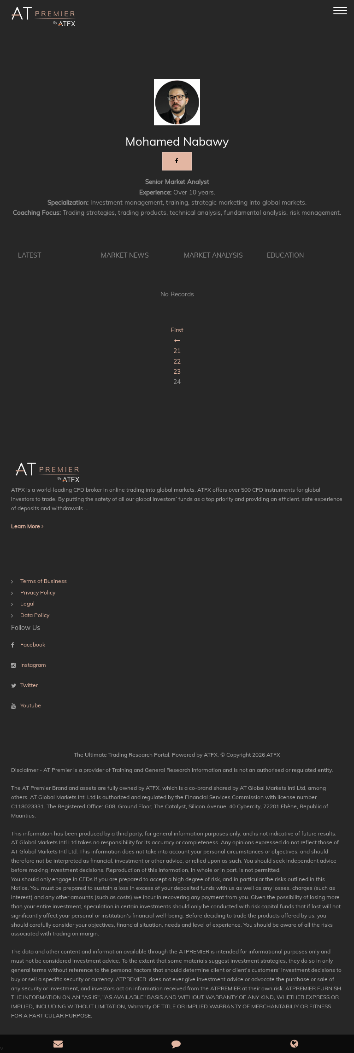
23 (177, 371)
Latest (29, 255)
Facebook (32, 644)
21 (177, 350)
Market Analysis (213, 255)
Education (285, 255)
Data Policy (34, 615)
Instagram (33, 664)
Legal (27, 603)
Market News (125, 255)
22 (177, 361)
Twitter (29, 685)
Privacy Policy (37, 592)
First (177, 330)
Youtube (30, 705)
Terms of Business (43, 580)
